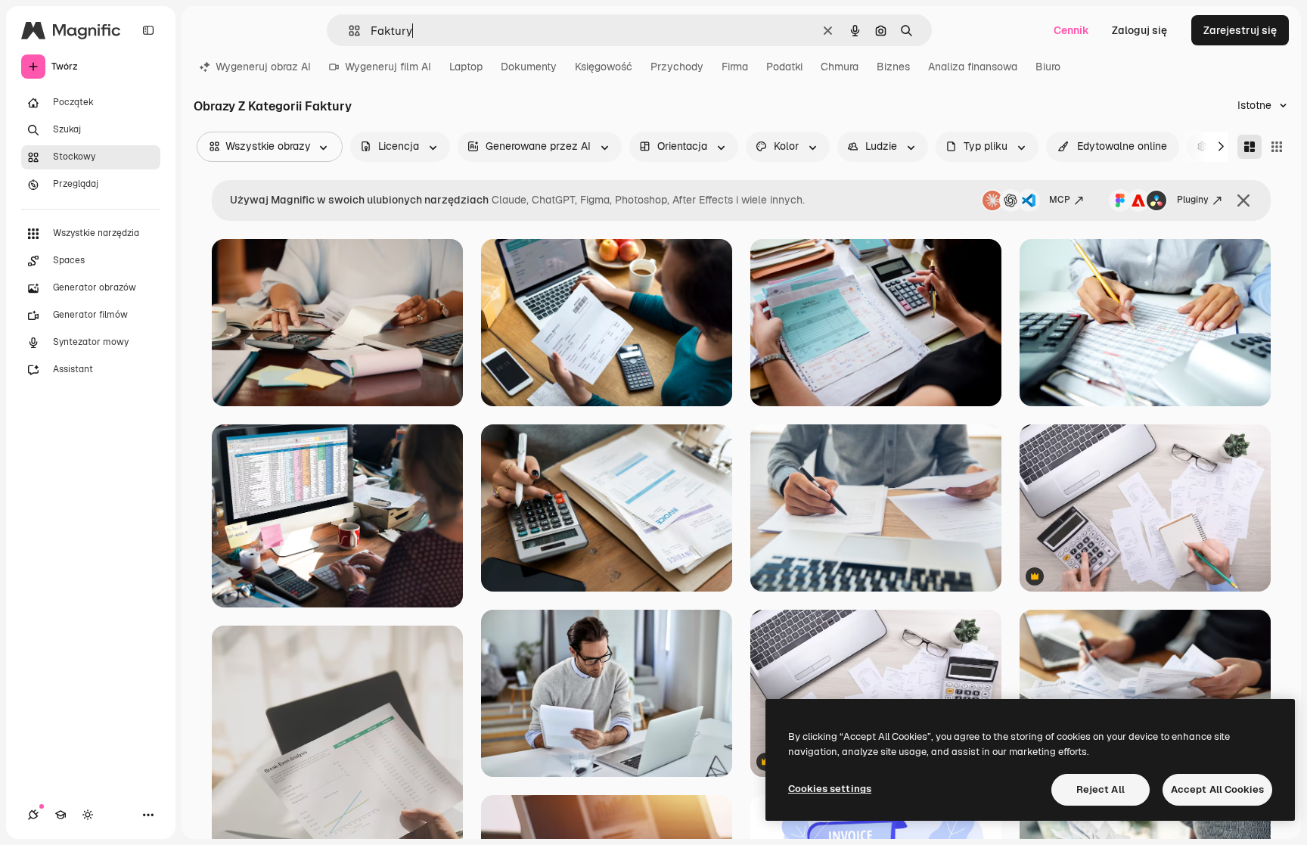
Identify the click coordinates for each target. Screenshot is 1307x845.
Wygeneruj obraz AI (263, 66)
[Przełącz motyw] (88, 815)
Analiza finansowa (972, 66)
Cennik (1071, 30)
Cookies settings (829, 788)
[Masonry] (1249, 147)
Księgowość (603, 66)
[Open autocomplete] (348, 30)
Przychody (676, 66)
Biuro (1047, 66)
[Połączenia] (33, 815)
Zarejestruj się (1240, 30)
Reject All (1100, 789)
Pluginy (1193, 200)
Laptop (466, 66)
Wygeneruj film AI (388, 66)
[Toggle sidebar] (148, 30)
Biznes (893, 66)
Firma (735, 66)
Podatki (784, 66)
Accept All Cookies (1217, 789)
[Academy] (60, 815)
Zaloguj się (1139, 30)
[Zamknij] (1243, 200)
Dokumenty (529, 66)
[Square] (1277, 147)
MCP (1059, 200)
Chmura (839, 66)
